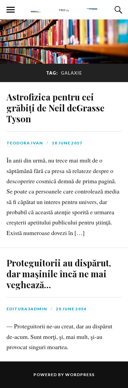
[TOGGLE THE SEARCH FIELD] (117, 10)
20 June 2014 (71, 308)
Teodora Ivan (24, 142)
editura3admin (26, 308)
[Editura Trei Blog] (64, 9)
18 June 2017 (67, 142)
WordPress (80, 374)
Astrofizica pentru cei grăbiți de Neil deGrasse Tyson (55, 107)
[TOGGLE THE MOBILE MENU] (10, 10)
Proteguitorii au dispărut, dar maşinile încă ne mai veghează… (58, 273)
